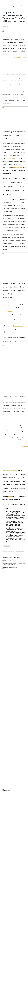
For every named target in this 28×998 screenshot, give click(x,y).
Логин (2, 480)
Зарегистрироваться (8, 480)
